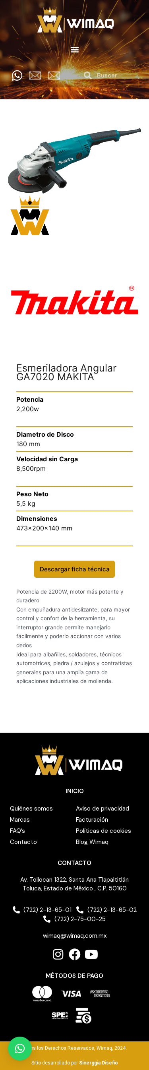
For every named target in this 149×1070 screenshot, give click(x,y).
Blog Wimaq (92, 842)
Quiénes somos (31, 809)
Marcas (20, 820)
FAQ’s (17, 831)
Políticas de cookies (103, 831)
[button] (74, 49)
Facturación (92, 820)
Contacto (23, 842)
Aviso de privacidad (102, 809)
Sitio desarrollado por (74, 1063)
